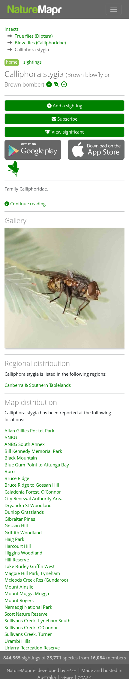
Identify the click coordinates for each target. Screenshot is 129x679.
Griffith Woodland (23, 532)
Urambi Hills (17, 641)
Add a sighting (67, 106)
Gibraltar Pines (19, 519)
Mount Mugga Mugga (26, 593)
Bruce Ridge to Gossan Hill (31, 485)
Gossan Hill (16, 526)
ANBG (10, 437)
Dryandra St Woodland (28, 505)
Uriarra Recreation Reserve (32, 648)
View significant (67, 132)
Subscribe (66, 119)
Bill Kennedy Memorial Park (33, 451)
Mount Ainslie (18, 587)
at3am (71, 670)
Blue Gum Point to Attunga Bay (36, 465)
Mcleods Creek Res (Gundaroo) (36, 580)
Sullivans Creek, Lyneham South (37, 620)
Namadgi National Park (28, 607)
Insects (11, 29)
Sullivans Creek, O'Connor (31, 627)
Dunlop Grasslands (24, 512)
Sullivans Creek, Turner (28, 634)
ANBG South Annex (24, 444)
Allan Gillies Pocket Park (29, 431)
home (11, 62)
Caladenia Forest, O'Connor (32, 492)
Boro (9, 471)
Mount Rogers (19, 600)
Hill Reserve (16, 560)
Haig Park (14, 539)
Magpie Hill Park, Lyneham (32, 573)
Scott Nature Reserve (25, 614)
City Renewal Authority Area (33, 498)
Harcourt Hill (17, 546)
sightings (32, 62)
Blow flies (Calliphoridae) (40, 42)
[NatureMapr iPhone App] (96, 150)
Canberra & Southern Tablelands (37, 385)
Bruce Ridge (16, 478)
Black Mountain (20, 458)
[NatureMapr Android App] (32, 150)
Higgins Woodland (23, 553)
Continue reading (27, 204)
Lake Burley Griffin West (29, 566)
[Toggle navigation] (114, 9)
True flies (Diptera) (33, 36)
